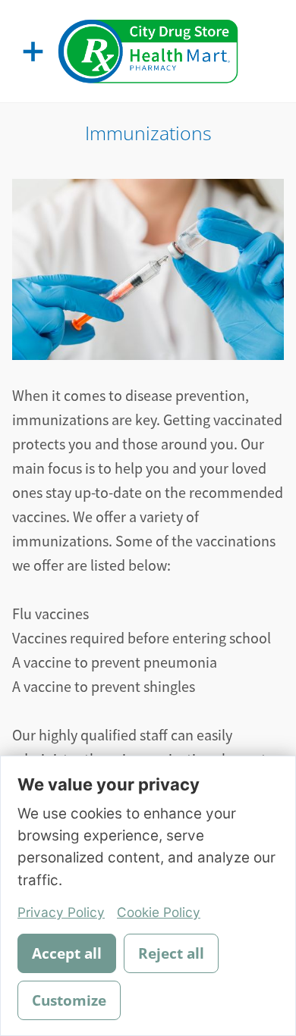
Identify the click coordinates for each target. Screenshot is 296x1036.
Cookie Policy (158, 912)
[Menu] (33, 51)
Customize (69, 1000)
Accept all (67, 953)
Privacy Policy (61, 912)
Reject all (171, 953)
